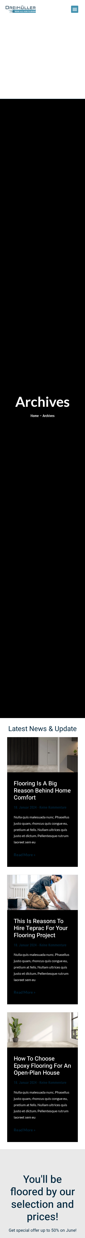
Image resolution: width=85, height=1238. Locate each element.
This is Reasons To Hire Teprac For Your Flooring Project (41, 928)
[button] (74, 9)
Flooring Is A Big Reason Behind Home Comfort (42, 790)
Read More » (25, 854)
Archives (48, 416)
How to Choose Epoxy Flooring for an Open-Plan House (42, 1065)
